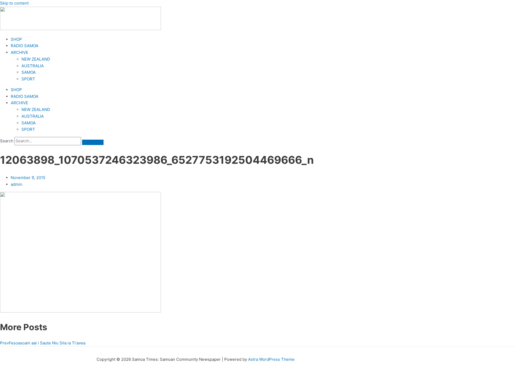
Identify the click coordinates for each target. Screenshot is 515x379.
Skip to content (14, 3)
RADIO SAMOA (24, 45)
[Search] (93, 142)
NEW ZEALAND (35, 59)
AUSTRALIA (32, 65)
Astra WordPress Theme (271, 359)
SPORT (28, 78)
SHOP (16, 39)
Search (6, 140)
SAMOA (28, 72)
